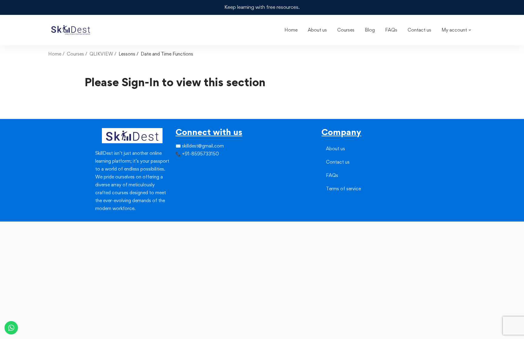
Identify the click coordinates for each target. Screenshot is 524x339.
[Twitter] (180, 166)
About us (335, 148)
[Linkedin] (190, 166)
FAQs (332, 175)
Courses (75, 54)
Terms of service (343, 189)
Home (54, 54)
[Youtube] (190, 177)
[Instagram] (185, 166)
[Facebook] (175, 166)
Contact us (338, 162)
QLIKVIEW (101, 54)
